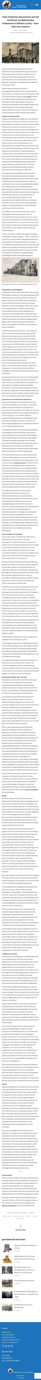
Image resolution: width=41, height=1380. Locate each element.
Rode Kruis (28, 1216)
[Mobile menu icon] (37, 5)
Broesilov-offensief (32, 789)
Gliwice (29, 97)
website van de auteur (9, 1205)
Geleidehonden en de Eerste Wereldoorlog (23, 1306)
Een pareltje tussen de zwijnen (24, 1280)
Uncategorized (23, 1213)
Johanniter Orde (19, 463)
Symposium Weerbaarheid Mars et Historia (25, 1246)
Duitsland (9, 1216)
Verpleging (34, 1216)
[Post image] (7, 1248)
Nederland (15, 1216)
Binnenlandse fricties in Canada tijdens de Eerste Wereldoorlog (24, 1257)
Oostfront (21, 1216)
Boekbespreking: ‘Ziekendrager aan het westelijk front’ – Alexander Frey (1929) (26, 1294)
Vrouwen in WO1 (20, 1218)
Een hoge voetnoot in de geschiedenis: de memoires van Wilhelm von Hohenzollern (24, 1270)
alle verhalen (16, 1213)
